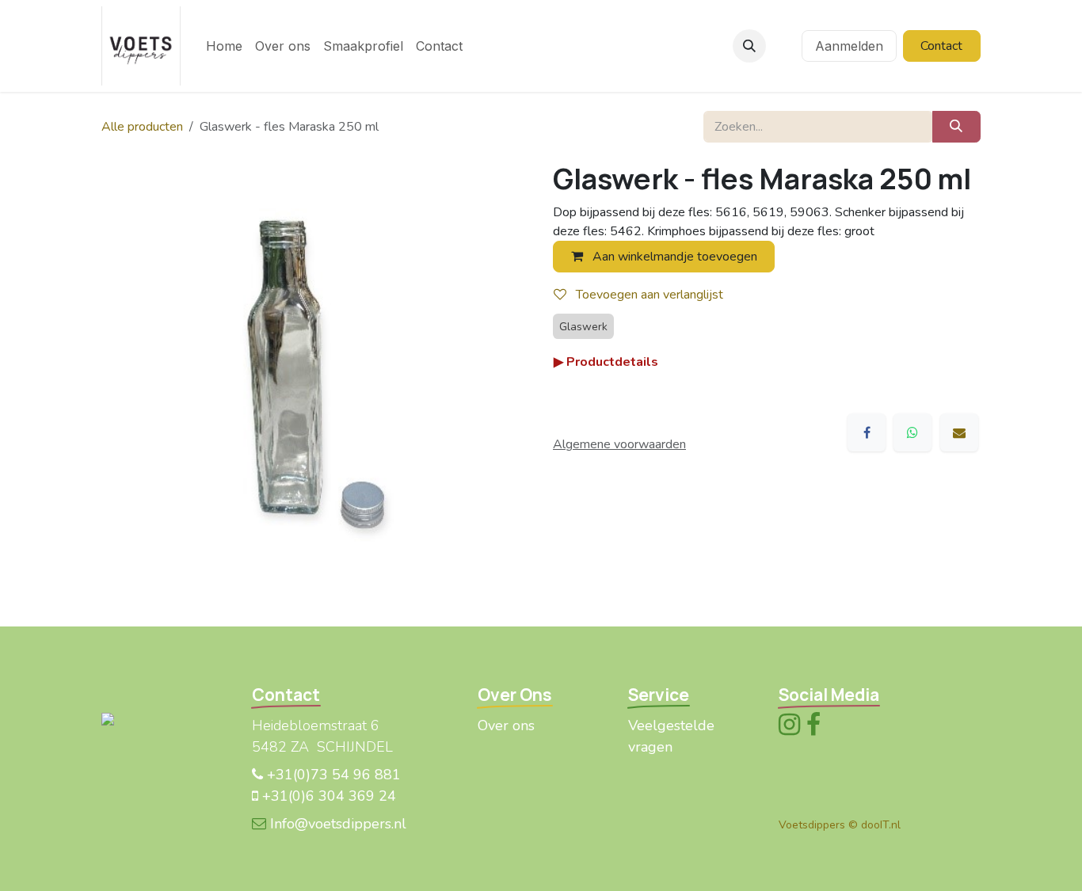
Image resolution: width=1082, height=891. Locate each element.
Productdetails (606, 362)
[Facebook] (867, 432)
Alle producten (142, 126)
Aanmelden (849, 46)
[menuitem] (224, 46)
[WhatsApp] (912, 432)
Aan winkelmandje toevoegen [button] (673, 256)
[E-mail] (959, 432)
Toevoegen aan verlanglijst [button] (648, 294)
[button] (749, 46)
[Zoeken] (956, 127)
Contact (941, 46)
